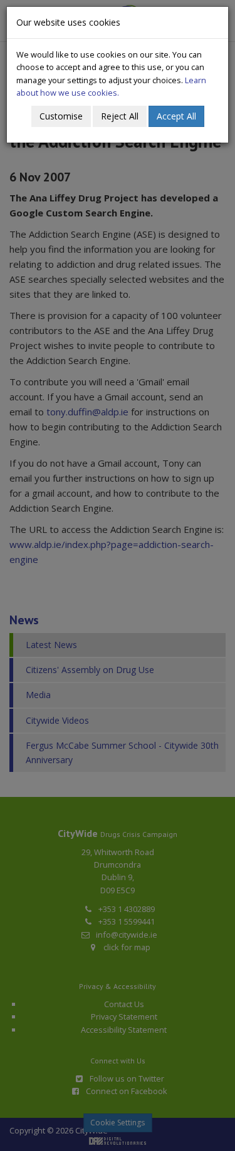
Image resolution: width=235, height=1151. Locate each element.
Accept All (176, 116)
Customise (61, 116)
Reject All (119, 116)
